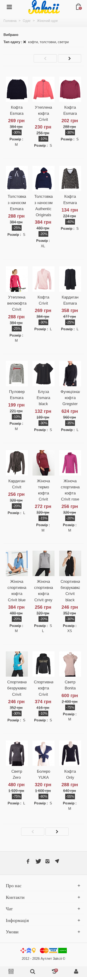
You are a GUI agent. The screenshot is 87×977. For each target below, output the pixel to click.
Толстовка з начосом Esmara (17, 202)
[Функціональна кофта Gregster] (70, 373)
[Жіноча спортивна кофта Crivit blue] (17, 563)
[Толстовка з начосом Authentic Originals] (43, 178)
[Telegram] (57, 861)
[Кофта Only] (70, 753)
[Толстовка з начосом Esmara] (17, 178)
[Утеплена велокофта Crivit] (17, 279)
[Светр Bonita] (70, 664)
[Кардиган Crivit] (17, 462)
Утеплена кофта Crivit (43, 113)
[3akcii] (44, 7)
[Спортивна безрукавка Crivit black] (70, 563)
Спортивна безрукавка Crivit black (70, 590)
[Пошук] (33, 971)
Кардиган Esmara (70, 300)
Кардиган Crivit (16, 484)
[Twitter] (38, 861)
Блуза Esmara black (43, 397)
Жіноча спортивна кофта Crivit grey (43, 590)
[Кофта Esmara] (17, 89)
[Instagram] (48, 861)
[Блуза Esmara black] (43, 373)
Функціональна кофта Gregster (70, 397)
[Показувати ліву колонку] (11, 971)
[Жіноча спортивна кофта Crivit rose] (70, 462)
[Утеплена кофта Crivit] (43, 89)
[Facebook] (28, 861)
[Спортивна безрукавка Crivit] (17, 664)
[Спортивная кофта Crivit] (43, 664)
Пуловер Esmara (17, 394)
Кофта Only (70, 774)
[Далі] (69, 58)
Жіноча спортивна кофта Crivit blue (16, 590)
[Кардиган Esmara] (70, 279)
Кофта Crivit (43, 300)
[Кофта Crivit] (43, 279)
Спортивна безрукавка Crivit (16, 688)
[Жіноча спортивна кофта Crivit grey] (43, 563)
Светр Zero (16, 774)
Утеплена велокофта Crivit (16, 303)
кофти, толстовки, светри (48, 42)
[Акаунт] (76, 971)
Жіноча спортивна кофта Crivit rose (70, 490)
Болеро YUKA (43, 774)
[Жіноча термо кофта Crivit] (43, 462)
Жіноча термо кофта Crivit (43, 490)
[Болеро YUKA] (43, 753)
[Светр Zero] (17, 753)
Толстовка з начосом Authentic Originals (43, 205)
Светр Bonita (70, 685)
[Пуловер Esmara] (17, 373)
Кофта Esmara (16, 110)
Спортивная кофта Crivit (43, 688)
